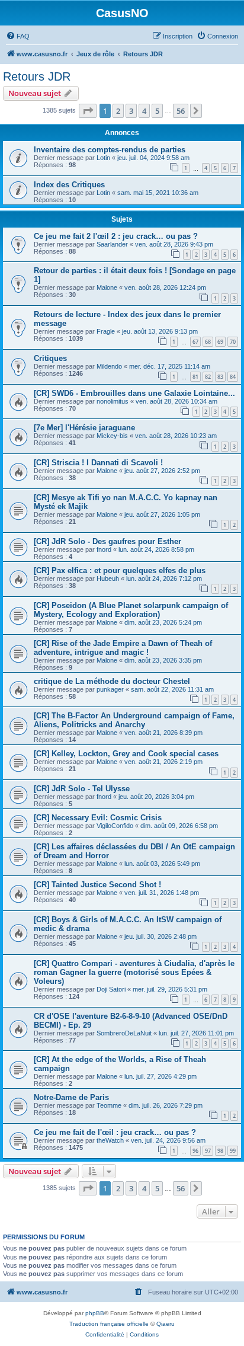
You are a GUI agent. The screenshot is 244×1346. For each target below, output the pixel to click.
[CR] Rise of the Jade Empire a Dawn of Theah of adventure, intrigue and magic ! (123, 648)
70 (233, 342)
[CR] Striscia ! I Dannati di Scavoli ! (98, 462)
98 (220, 1151)
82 (208, 377)
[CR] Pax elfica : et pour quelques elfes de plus (120, 570)
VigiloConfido (115, 825)
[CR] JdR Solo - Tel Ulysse (82, 788)
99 (233, 1151)
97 (208, 1151)
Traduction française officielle (109, 1324)
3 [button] (131, 110)
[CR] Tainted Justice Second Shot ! (97, 884)
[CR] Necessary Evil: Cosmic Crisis (98, 817)
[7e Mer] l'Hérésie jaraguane (84, 427)
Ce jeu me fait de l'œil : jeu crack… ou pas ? (115, 1132)
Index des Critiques (69, 184)
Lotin (103, 157)
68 (208, 342)
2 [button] (118, 110)
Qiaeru (165, 1324)
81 (195, 377)
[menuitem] (18, 36)
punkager (110, 689)
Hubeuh (108, 578)
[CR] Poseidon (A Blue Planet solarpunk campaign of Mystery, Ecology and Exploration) (131, 610)
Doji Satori (111, 989)
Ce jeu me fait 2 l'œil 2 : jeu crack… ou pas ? (116, 236)
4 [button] (144, 110)
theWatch (110, 1140)
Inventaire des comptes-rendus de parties (109, 149)
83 (220, 377)
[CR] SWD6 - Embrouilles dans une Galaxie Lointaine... (134, 393)
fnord (104, 549)
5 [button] (157, 110)
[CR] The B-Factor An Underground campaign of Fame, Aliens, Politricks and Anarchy (134, 720)
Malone (107, 287)
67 (195, 342)
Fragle (106, 331)
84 (233, 377)
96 (195, 1151)
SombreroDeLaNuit (124, 1033)
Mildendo (109, 366)
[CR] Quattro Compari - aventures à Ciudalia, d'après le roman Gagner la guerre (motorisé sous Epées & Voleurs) (134, 972)
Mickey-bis (112, 435)
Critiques (50, 358)
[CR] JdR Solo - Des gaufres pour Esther (107, 541)
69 (220, 342)
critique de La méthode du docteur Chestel (112, 681)
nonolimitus (113, 401)
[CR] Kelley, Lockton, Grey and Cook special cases (126, 753)
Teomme (109, 1105)
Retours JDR (36, 76)
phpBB (94, 1313)
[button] (88, 111)
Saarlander (112, 244)
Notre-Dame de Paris (71, 1097)
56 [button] (180, 110)
